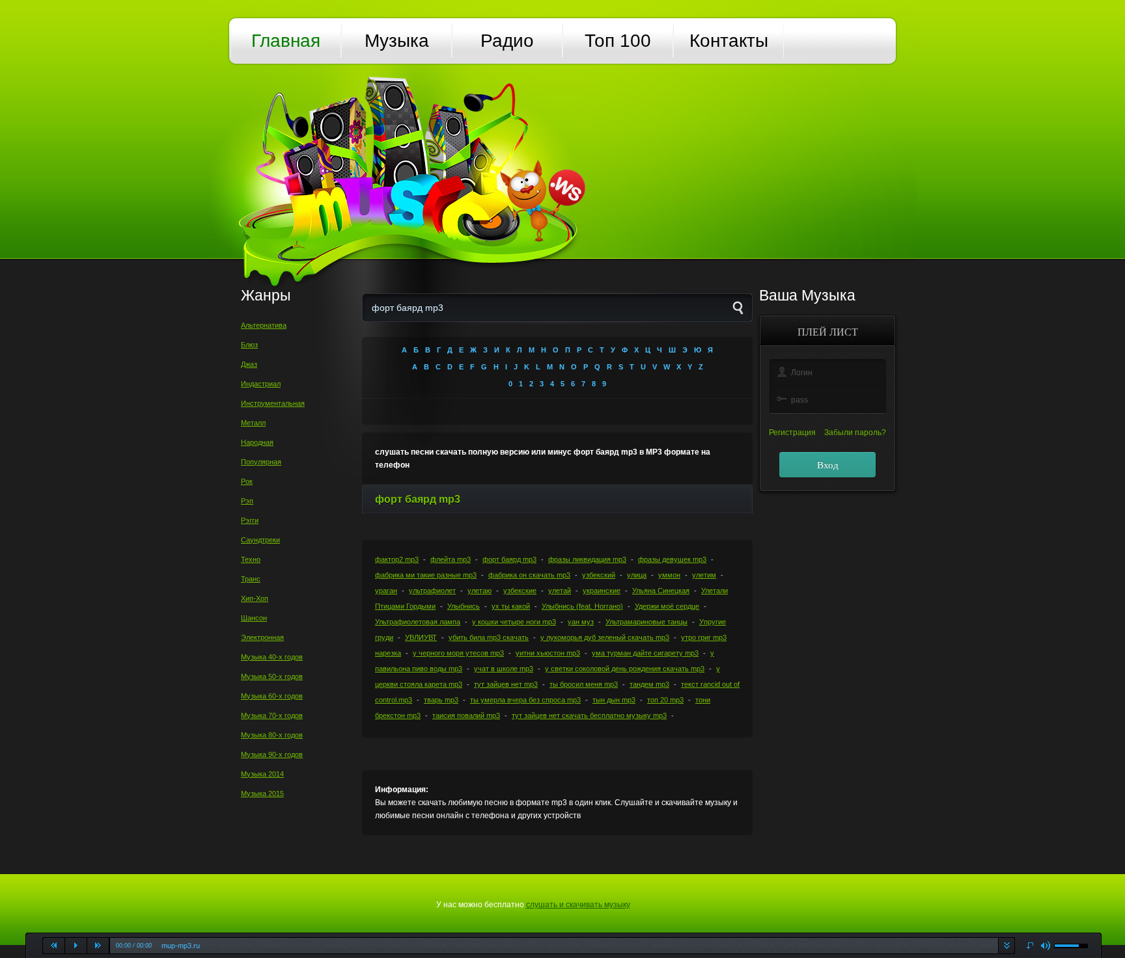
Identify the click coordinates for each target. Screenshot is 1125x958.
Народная (257, 442)
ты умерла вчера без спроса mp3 (525, 700)
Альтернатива (263, 325)
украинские (601, 590)
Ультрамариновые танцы (646, 622)
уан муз (581, 622)
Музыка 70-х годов (272, 715)
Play (76, 945)
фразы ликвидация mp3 (587, 559)
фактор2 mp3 (397, 559)
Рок (247, 481)
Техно (250, 559)
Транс (250, 579)
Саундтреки (260, 540)
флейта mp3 (450, 559)
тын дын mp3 (613, 700)
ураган (386, 590)
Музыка (397, 41)
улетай (559, 590)
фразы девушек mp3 (672, 559)
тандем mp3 (649, 684)
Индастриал (261, 384)
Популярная (261, 462)
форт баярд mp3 (509, 559)
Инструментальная (273, 403)
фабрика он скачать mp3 (529, 575)
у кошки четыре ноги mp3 (514, 622)
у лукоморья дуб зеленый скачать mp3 (604, 637)
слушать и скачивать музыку (578, 904)
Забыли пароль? (855, 432)
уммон (669, 575)
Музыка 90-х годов (272, 754)
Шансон (254, 618)
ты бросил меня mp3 (583, 684)
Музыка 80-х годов (272, 735)
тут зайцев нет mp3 (506, 684)
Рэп (247, 501)
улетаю (479, 590)
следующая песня (98, 945)
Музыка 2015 (262, 793)
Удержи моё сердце (667, 606)
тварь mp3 (441, 700)
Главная (285, 41)
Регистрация (792, 432)
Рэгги (249, 520)
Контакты (728, 41)
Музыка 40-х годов (272, 657)
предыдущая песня (54, 945)
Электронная (262, 637)
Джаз (249, 364)
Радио (507, 41)
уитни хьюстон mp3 (548, 653)
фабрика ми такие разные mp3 (426, 575)
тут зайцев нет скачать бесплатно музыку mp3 (589, 715)
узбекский (598, 575)
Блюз (249, 345)
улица (636, 575)
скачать (1006, 945)
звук (1046, 946)
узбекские (519, 590)
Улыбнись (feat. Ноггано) (582, 606)
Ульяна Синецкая (660, 590)
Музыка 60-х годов (272, 696)
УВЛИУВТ (421, 637)
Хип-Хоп (254, 598)
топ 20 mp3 (665, 700)
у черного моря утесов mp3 (458, 653)
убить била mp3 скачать (489, 637)
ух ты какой (511, 606)
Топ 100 (618, 41)
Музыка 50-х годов (272, 676)
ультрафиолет (432, 590)
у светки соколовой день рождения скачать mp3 (624, 668)
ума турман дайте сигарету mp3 (645, 653)
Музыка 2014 (262, 774)
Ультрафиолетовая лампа (417, 622)
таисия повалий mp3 (466, 715)
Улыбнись (463, 606)
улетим (704, 575)
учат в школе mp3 (503, 668)
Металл (253, 423)
